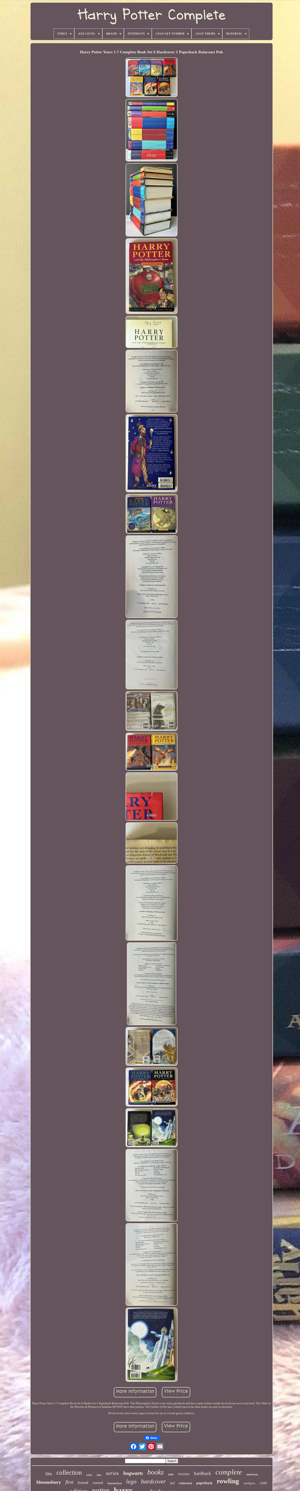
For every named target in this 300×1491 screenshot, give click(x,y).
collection (69, 1472)
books (155, 1472)
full (172, 1483)
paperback (204, 1483)
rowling (228, 1481)
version (184, 1474)
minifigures (249, 1483)
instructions (114, 1483)
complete (228, 1472)
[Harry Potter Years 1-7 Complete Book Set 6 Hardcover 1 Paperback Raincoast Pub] (151, 77)
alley (99, 1475)
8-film (89, 1475)
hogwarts (133, 1473)
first (69, 1482)
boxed (83, 1482)
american (252, 1474)
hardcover (153, 1481)
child (263, 1483)
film (48, 1473)
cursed (98, 1482)
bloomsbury (48, 1482)
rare (170, 1474)
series (112, 1473)
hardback (202, 1473)
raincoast (185, 1483)
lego (131, 1481)
